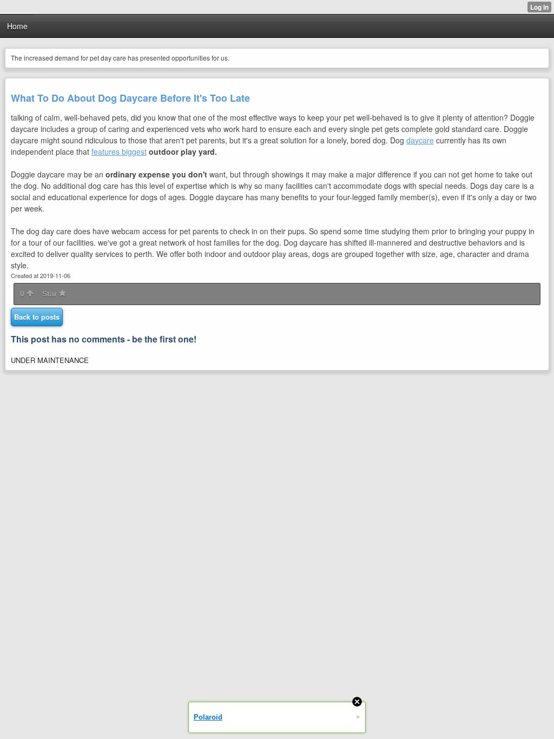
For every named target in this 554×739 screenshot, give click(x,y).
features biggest (119, 151)
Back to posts (37, 317)
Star (50, 293)
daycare (420, 140)
